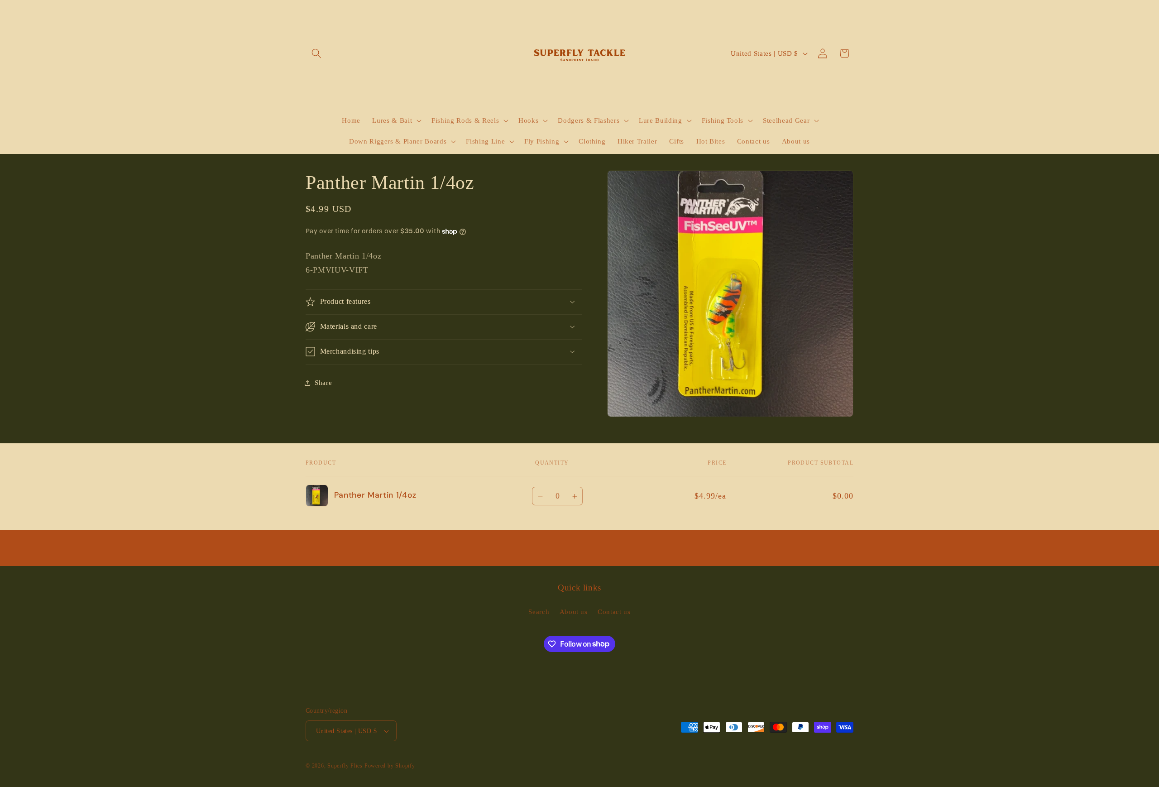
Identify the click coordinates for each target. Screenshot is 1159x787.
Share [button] (323, 382)
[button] (316, 53)
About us (574, 611)
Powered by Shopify (389, 766)
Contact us (614, 611)
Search (538, 611)
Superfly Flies (345, 766)
